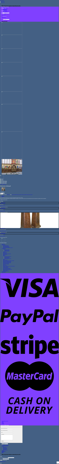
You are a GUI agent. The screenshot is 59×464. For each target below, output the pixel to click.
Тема (1, 432)
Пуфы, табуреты (5, 265)
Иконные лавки (5, 254)
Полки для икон (5, 10)
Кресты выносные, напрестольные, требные (8, 260)
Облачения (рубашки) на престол (7, 261)
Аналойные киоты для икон (7, 256)
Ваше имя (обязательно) (4, 428)
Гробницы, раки (5, 252)
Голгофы (4, 251)
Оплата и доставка (5, 7)
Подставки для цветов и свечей (7, 262)
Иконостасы (4, 184)
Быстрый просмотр (2, 203)
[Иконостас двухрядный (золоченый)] (3, 190)
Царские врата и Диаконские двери (7, 269)
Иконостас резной (19, 194)
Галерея (3, 12)
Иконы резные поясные (6, 246)
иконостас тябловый (24, 194)
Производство (4, 451)
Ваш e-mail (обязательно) (4, 430)
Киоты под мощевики (7, 257)
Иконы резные (5, 449)
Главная (1, 184)
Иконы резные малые (5, 245)
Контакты (3, 13)
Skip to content (2, 0)
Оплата (3, 422)
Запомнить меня (5, 460)
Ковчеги (4, 259)
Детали (3, 196)
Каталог (3, 8)
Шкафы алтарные (5, 270)
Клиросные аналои (6, 249)
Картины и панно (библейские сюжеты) (8, 247)
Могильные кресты (5, 11)
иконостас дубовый (14, 194)
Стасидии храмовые (5, 267)
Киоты (4, 255)
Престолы (4, 264)
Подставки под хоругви (6, 263)
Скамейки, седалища (5, 266)
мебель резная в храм (29, 194)
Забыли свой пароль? (3, 461)
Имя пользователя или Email (4, 457)
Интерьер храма (5, 9)
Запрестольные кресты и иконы (7, 253)
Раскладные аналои (6, 250)
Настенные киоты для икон (7, 258)
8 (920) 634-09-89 (4, 21)
